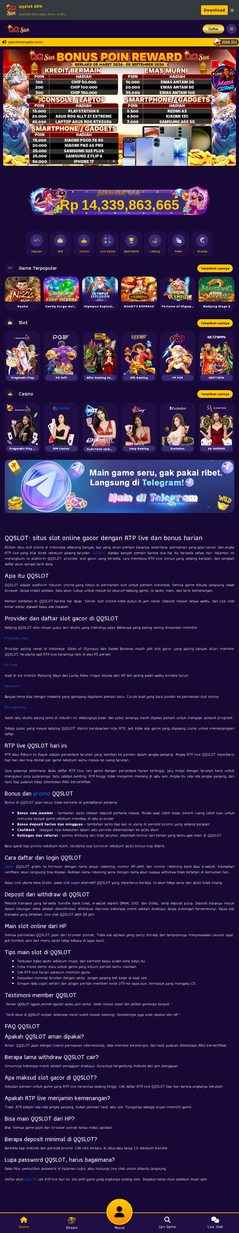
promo (41, 793)
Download (214, 10)
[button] (228, 107)
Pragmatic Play (17, 638)
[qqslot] (16, 29)
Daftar (214, 29)
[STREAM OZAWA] (225, 78)
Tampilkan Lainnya (215, 268)
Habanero (12, 686)
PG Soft (11, 665)
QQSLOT (99, 553)
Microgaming (15, 707)
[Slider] (119, 107)
